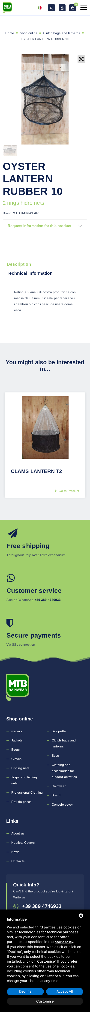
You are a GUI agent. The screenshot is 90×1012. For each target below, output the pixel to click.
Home (9, 33)
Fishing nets (20, 768)
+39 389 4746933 (42, 906)
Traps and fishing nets (24, 780)
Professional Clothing (27, 792)
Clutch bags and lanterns (61, 33)
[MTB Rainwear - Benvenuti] (7, 7)
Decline (25, 991)
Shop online (28, 33)
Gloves (16, 759)
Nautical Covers (23, 842)
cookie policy (64, 942)
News (15, 852)
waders (16, 731)
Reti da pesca (21, 802)
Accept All (65, 991)
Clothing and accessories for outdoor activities (64, 771)
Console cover (62, 804)
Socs (55, 755)
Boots (15, 749)
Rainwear (59, 786)
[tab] (19, 264)
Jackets (17, 740)
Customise (45, 1001)
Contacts (17, 861)
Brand (56, 795)
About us (17, 833)
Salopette (59, 731)
